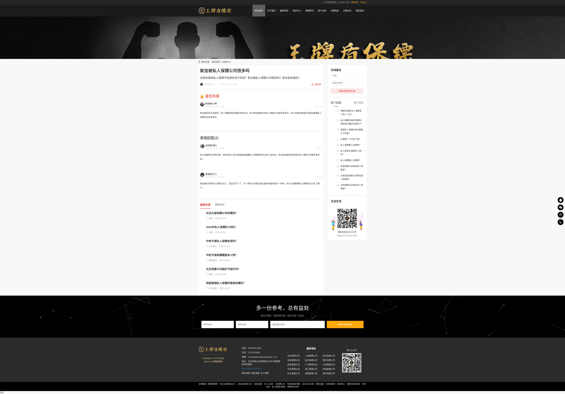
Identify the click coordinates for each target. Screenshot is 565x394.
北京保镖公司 (293, 356)
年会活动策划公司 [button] (227, 384)
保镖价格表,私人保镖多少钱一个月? (351, 112)
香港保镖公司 (329, 369)
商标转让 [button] (341, 384)
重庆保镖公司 (329, 360)
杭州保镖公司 (311, 360)
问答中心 (226, 62)
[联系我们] (561, 215)
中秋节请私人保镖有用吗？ (222, 241)
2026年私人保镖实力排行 (221, 227)
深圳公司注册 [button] (308, 384)
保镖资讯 (309, 10)
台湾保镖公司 (293, 369)
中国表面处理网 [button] (293, 384)
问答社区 (347, 10)
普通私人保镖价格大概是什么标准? (351, 131)
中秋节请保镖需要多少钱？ (222, 255)
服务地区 (311, 348)
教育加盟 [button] (320, 384)
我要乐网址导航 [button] (353, 384)
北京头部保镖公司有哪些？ (222, 213)
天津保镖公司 (329, 364)
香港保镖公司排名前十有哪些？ (351, 168)
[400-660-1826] (561, 222)
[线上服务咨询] (561, 200)
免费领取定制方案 (347, 91)
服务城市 (354, 2)
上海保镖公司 (311, 356)
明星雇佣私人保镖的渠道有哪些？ (226, 283)
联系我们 (360, 10)
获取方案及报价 (345, 324)
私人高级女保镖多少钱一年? (351, 153)
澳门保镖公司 (311, 369)
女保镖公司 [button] (280, 384)
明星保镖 (255, 373)
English (363, 2)
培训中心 (297, 10)
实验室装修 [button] (330, 384)
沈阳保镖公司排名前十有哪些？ (351, 187)
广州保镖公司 (311, 364)
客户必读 (322, 10)
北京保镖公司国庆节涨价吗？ (223, 269)
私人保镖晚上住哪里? (350, 145)
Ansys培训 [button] (268, 384)
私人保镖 (265, 373)
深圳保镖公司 (293, 360)
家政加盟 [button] (258, 384)
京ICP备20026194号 (251, 368)
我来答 (318, 84)
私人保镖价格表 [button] (278, 387)
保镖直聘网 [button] (212, 384)
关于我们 (271, 10)
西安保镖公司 (293, 364)
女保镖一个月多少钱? (350, 139)
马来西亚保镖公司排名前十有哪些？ (351, 177)
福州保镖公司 (329, 373)
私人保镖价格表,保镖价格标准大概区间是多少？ (351, 122)
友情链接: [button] (203, 384)
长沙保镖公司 (293, 373)
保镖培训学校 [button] (293, 387)
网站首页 (259, 10)
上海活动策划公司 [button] (244, 384)
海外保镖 (246, 373)
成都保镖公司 (311, 373)
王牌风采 (335, 10)
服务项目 (284, 10)
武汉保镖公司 (329, 356)
